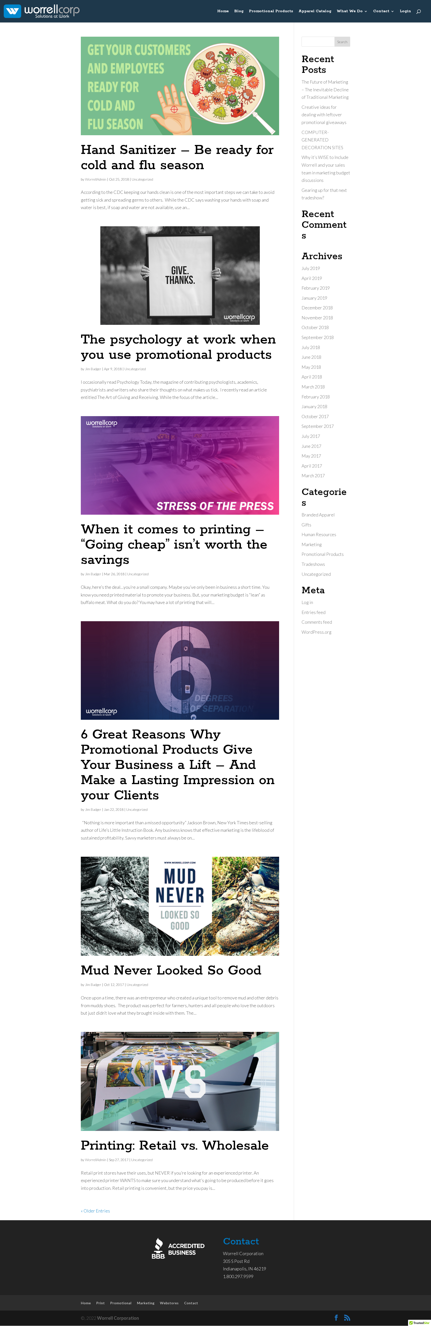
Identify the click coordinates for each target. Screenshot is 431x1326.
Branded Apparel (318, 514)
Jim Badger (93, 369)
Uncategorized (142, 179)
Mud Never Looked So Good (171, 970)
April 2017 (312, 466)
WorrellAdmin (95, 179)
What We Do (350, 11)
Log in (307, 602)
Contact (381, 11)
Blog (238, 11)
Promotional (120, 1303)
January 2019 (314, 298)
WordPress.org (316, 632)
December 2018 (317, 307)
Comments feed (317, 622)
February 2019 (316, 288)
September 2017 (318, 426)
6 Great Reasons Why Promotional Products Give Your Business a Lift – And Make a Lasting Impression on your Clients (178, 765)
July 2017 (311, 436)
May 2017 (311, 456)
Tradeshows (313, 564)
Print (100, 1303)
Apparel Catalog (315, 11)
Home (223, 11)
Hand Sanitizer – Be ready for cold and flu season (177, 157)
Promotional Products (271, 11)
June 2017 (311, 446)
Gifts (306, 524)
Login (405, 11)
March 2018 (313, 386)
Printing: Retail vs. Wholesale (175, 1146)
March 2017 (313, 475)
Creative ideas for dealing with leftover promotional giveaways (324, 114)
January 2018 (314, 406)
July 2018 (311, 347)
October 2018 (315, 327)
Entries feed (313, 612)
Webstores (169, 1303)
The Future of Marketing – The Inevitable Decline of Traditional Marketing (325, 89)
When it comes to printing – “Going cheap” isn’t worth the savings (174, 545)
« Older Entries (95, 1210)
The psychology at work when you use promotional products (178, 347)
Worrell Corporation (118, 1318)
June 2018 (311, 357)
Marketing (312, 544)
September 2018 (318, 337)
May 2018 (311, 367)
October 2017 (315, 416)
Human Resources (319, 534)
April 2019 (312, 278)
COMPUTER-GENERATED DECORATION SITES (322, 139)
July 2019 (311, 268)
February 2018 (316, 396)
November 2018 (317, 317)
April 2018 (312, 376)
